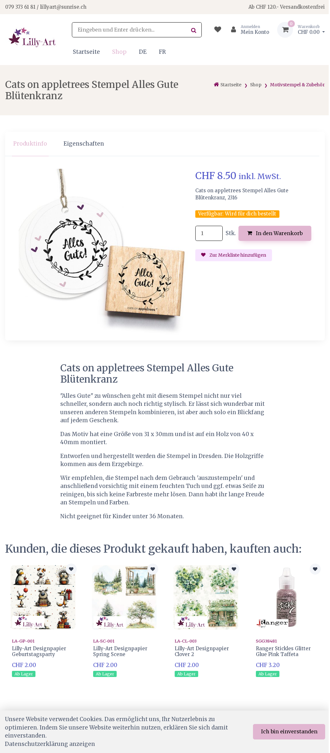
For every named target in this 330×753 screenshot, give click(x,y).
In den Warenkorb (279, 233)
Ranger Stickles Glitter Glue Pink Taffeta (283, 651)
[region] (165, 144)
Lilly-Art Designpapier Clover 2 (202, 651)
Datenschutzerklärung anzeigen (50, 744)
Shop (119, 51)
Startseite (86, 51)
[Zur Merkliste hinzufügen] (71, 569)
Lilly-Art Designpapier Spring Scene (120, 651)
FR (162, 51)
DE (143, 51)
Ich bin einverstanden (289, 731)
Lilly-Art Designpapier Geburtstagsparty (39, 651)
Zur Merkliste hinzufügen (237, 255)
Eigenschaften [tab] (83, 143)
